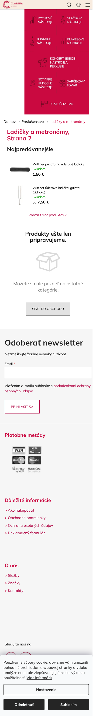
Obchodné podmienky (27, 517)
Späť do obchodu (48, 309)
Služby (14, 575)
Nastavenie (46, 689)
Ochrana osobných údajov (30, 525)
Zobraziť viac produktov (46, 215)
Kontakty (16, 590)
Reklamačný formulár (26, 533)
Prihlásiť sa (22, 407)
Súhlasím (68, 704)
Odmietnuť (24, 704)
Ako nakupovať (21, 510)
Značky (14, 583)
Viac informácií (39, 677)
